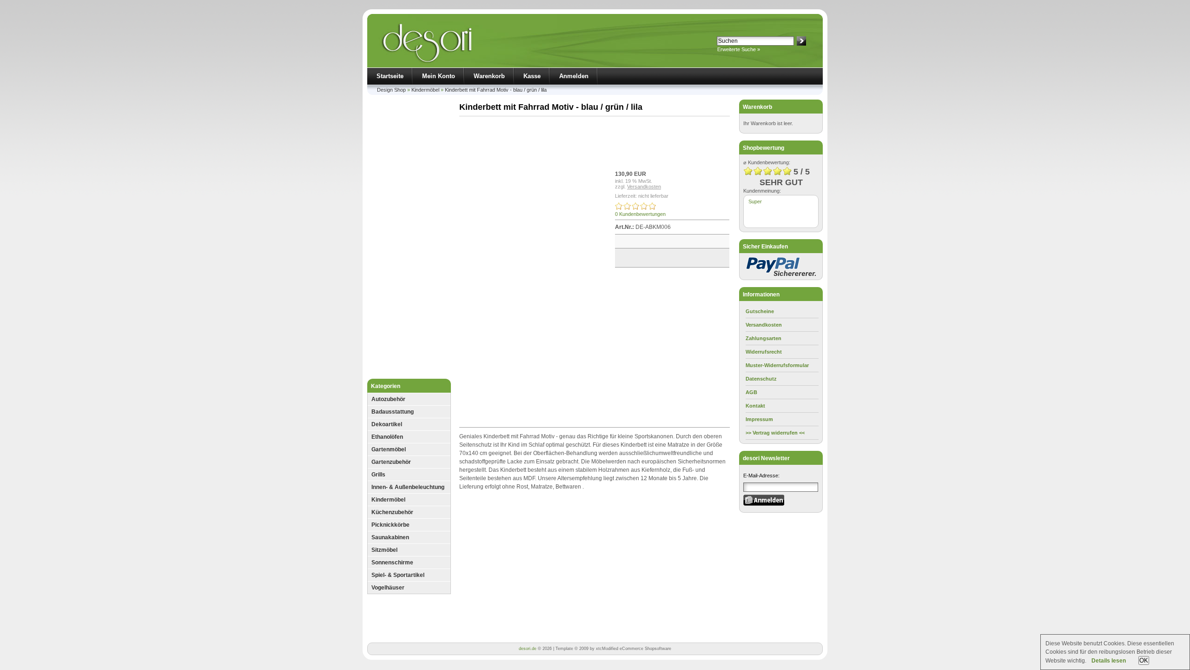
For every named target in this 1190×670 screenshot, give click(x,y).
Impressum (759, 419)
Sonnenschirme (392, 562)
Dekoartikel (386, 424)
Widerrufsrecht (764, 352)
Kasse (532, 76)
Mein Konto (438, 76)
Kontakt (755, 406)
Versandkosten (644, 186)
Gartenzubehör (391, 462)
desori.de (527, 648)
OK (1143, 660)
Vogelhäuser (387, 587)
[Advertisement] (409, 239)
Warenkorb (489, 76)
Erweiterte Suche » (738, 49)
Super (755, 201)
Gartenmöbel (388, 449)
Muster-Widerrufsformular (777, 365)
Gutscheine (760, 311)
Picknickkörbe (390, 525)
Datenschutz (761, 379)
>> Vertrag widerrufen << (775, 433)
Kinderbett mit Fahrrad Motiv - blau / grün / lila (496, 90)
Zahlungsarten (763, 338)
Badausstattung (392, 412)
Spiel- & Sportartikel (397, 575)
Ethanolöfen (387, 437)
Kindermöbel (425, 90)
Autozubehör (388, 399)
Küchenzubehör (392, 512)
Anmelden (573, 76)
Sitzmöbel (384, 550)
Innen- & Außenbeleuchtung (407, 487)
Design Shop (391, 90)
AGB (751, 392)
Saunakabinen (390, 537)
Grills (378, 474)
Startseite (390, 76)
